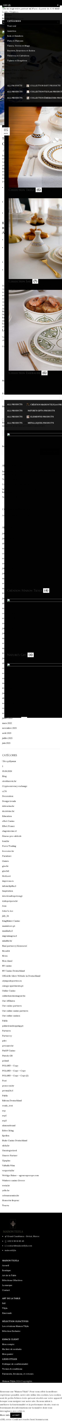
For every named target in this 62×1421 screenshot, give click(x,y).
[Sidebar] (3, 1386)
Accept (16, 1415)
